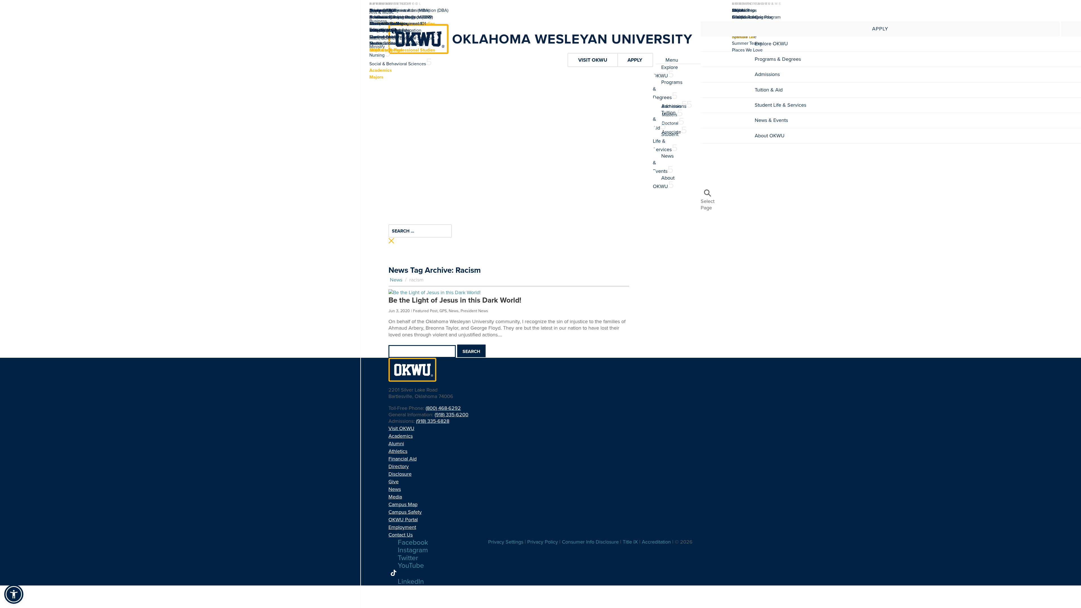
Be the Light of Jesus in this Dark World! (454, 300)
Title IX (630, 542)
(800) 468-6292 (443, 408)
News (396, 279)
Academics (400, 436)
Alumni (739, 10)
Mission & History (386, 23)
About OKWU (382, 10)
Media (375, 43)
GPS (443, 311)
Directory (398, 466)
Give (393, 481)
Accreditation (382, 17)
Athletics (397, 451)
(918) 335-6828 (432, 421)
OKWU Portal (403, 519)
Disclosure (400, 474)
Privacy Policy (542, 542)
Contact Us (400, 534)
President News (474, 311)
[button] (14, 594)
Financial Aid (402, 458)
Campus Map (382, 36)
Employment (402, 527)
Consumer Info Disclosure (590, 542)
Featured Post (425, 311)
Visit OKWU (401, 428)
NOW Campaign (385, 50)
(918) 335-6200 (451, 414)
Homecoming (745, 17)
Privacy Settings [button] (505, 542)
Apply (880, 28)
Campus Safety (405, 512)
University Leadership (390, 30)
